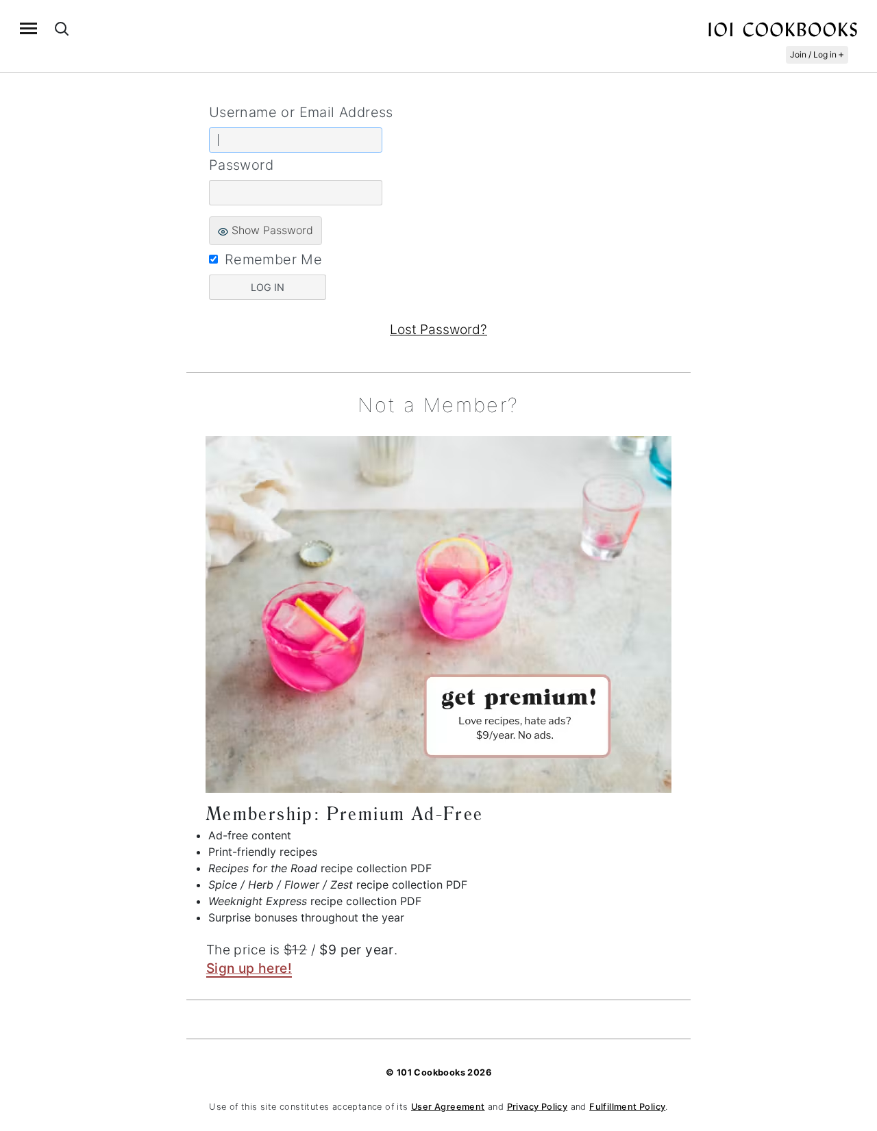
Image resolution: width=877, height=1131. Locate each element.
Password (241, 165)
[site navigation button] (28, 28)
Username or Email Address (301, 112)
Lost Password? (438, 329)
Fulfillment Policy (627, 1107)
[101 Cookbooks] (782, 28)
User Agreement (448, 1107)
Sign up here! (249, 968)
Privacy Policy (537, 1107)
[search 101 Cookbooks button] (61, 28)
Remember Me (273, 259)
